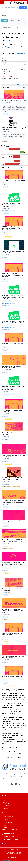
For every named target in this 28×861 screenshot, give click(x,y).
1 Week (8, 84)
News (9, 27)
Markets (5, 20)
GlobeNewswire (6, 212)
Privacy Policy (9, 853)
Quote (6, 50)
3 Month (19, 84)
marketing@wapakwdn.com (12, 839)
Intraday (3, 84)
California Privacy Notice (16, 853)
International (19, 27)
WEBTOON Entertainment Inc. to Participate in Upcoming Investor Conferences (11, 204)
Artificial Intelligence (8, 352)
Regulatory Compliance (16, 486)
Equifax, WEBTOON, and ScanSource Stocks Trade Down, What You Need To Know (13, 610)
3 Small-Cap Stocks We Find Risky (12, 521)
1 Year (23, 84)
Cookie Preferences (11, 854)
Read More (22, 167)
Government (11, 548)
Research (22, 50)
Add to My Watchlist (5, 47)
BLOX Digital (13, 857)
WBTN (8, 40)
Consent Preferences (6, 860)
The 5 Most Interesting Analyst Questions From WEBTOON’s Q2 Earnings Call (14, 181)
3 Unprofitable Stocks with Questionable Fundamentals (13, 433)
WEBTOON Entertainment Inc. (9, 210)
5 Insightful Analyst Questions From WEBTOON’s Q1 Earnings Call (12, 634)
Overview (5, 27)
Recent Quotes (5, 11)
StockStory (5, 113)
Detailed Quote (21, 53)
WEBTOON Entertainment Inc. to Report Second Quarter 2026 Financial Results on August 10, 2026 (13, 388)
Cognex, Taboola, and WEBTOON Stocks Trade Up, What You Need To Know (13, 540)
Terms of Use (18, 852)
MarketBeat (5, 257)
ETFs (19, 20)
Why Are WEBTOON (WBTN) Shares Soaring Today (12, 410)
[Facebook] (12, 784)
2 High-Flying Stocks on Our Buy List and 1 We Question (14, 589)
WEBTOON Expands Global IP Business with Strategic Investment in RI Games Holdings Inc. (13, 297)
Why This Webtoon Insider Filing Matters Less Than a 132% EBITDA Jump (13, 478)
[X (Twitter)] (8, 784)
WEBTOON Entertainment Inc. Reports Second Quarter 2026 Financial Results (13, 322)
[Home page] (15, 3)
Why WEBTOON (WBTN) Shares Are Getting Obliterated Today (12, 677)
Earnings (6, 141)
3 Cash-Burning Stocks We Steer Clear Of (14, 100)
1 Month (13, 84)
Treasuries (5, 30)
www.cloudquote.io (14, 774)
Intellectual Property (8, 486)
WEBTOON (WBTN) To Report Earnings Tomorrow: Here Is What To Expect (13, 344)
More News (22, 87)
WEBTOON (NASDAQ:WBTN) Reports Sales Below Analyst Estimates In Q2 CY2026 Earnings (12, 275)
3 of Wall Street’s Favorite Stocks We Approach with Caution (12, 366)
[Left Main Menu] (2, 2)
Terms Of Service (16, 779)
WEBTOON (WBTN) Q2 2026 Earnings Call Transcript (14, 128)
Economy (6, 548)
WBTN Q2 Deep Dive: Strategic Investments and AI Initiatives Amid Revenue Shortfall (12, 228)
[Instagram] (19, 784)
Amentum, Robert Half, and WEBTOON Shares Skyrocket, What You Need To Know (13, 564)
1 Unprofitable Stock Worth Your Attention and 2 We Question (14, 656)
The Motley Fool (6, 139)
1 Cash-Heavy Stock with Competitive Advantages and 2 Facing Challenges (13, 501)
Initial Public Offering (8, 418)
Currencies (13, 27)
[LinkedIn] (15, 784)
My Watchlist (16, 11)
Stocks (12, 20)
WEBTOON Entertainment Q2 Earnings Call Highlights (13, 251)
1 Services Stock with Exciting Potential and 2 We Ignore (13, 456)
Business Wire (6, 305)
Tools (4, 24)
